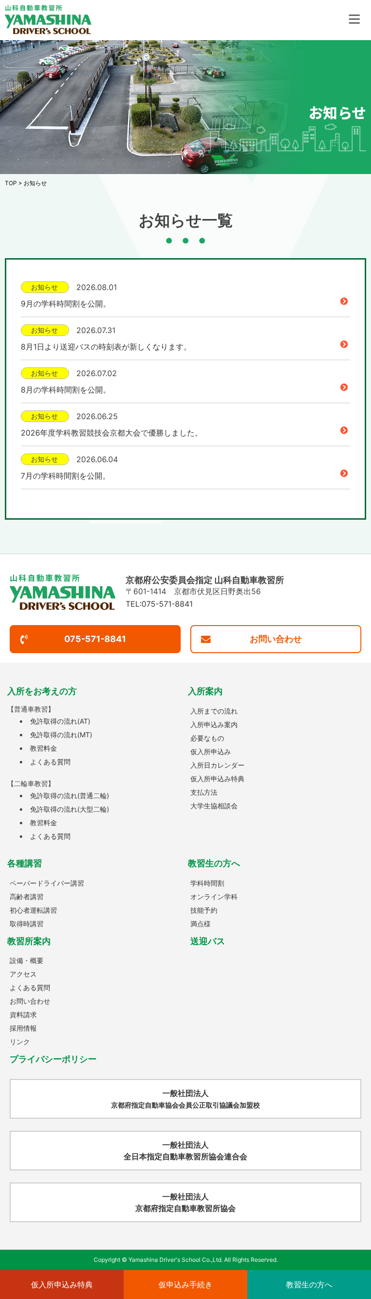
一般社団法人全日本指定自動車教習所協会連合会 (185, 1150)
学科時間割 (207, 883)
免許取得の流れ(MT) (61, 734)
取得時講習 (26, 924)
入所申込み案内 (214, 724)
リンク (20, 1041)
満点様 (200, 924)
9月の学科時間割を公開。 (66, 303)
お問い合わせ (276, 639)
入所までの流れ (214, 711)
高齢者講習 (26, 896)
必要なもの (207, 738)
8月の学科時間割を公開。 (66, 389)
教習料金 (43, 748)
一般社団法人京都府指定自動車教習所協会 (185, 1202)
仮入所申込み (210, 751)
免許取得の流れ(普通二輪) (69, 795)
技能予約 (203, 910)
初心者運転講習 (33, 910)
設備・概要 (26, 960)
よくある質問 (50, 762)
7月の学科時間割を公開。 (65, 476)
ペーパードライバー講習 (47, 883)
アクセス (23, 974)
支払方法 (203, 792)
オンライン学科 (214, 896)
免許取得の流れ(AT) (60, 721)
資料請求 (23, 1014)
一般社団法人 (185, 1098)
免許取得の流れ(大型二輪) (69, 809)
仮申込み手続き (185, 1284)
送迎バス (207, 941)
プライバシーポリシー (53, 1059)
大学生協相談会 (214, 806)
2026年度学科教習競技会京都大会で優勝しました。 (111, 433)
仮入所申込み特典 (217, 778)
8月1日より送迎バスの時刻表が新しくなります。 (106, 346)
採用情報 (23, 1028)
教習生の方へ (309, 1284)
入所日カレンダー (217, 765)
